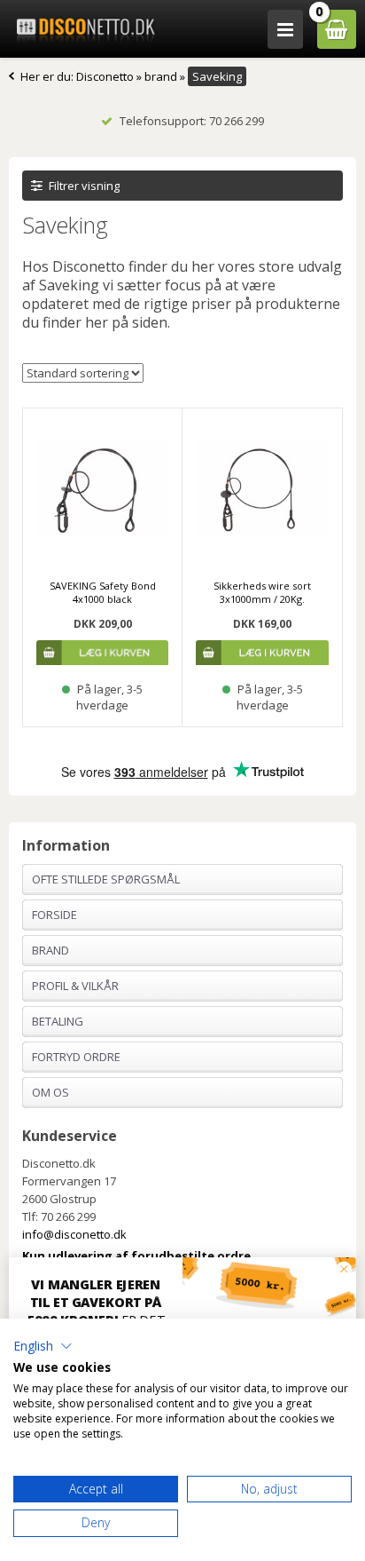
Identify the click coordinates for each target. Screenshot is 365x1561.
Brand (50, 950)
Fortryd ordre (76, 1057)
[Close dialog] (344, 1269)
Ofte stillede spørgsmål (106, 879)
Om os (50, 1092)
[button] (43, 1346)
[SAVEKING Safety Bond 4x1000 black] (102, 488)
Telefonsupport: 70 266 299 (192, 121)
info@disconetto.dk (74, 1234)
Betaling (57, 1021)
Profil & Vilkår (75, 986)
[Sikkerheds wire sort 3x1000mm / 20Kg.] (262, 488)
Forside (54, 915)
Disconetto (105, 76)
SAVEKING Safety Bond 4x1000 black (103, 592)
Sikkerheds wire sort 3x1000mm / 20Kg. (262, 592)
